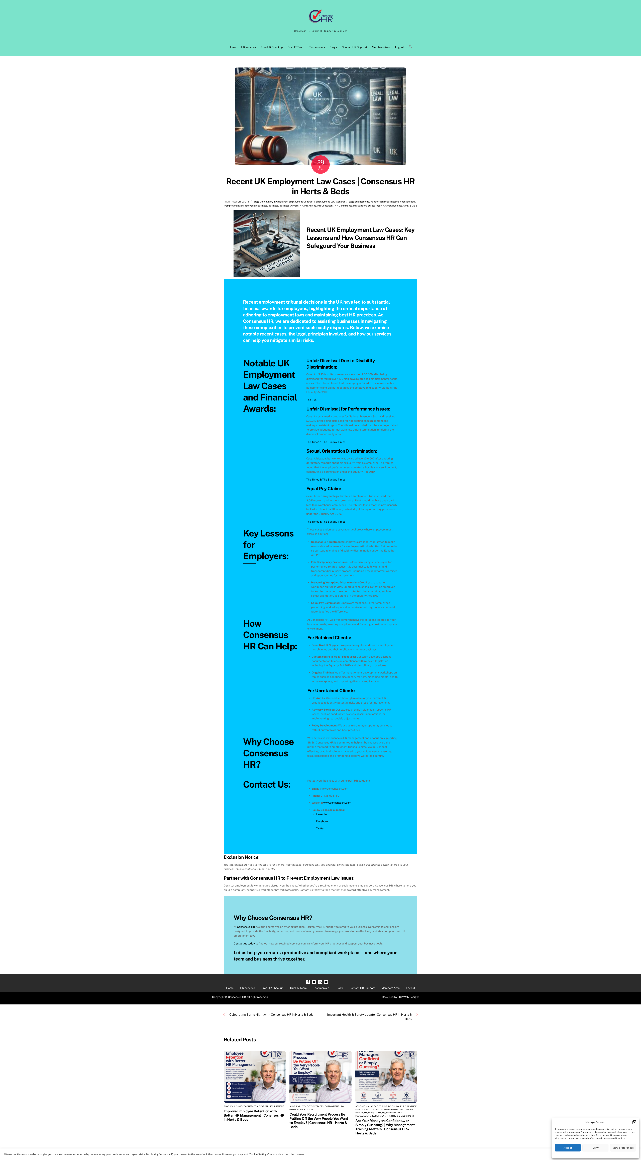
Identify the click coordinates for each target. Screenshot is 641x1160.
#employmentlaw (233, 205)
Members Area (381, 47)
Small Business (393, 205)
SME (406, 205)
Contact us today (244, 943)
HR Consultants (343, 205)
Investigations (376, 1113)
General (340, 201)
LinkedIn (321, 814)
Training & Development (400, 1116)
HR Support (360, 205)
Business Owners (288, 205)
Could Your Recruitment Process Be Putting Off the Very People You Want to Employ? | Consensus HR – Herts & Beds (318, 1120)
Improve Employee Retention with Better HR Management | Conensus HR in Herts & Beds (254, 1115)
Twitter (320, 828)
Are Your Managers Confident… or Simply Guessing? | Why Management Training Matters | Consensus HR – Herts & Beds (385, 1127)
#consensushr (407, 201)
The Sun (311, 399)
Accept (568, 1147)
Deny (595, 1147)
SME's (413, 205)
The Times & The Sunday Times (325, 442)
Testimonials (317, 47)
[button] (634, 1122)
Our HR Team (296, 47)
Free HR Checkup (272, 47)
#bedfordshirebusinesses (384, 201)
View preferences (623, 1147)
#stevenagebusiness (256, 205)
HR (301, 205)
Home (232, 47)
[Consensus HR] (320, 24)
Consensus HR (246, 926)
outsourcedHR (376, 205)
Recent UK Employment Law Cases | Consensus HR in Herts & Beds (320, 186)
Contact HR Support (354, 47)
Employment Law (325, 201)
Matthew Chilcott (237, 201)
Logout (399, 47)
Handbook (361, 1113)
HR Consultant (325, 205)
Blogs (333, 47)
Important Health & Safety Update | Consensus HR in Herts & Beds (369, 1017)
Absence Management (367, 1106)
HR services (248, 47)
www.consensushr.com (337, 802)
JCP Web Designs (408, 997)
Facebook (322, 821)
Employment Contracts (302, 201)
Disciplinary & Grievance (274, 201)
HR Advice (310, 205)
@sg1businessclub (359, 201)
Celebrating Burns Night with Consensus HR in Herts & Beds (271, 1014)
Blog (256, 201)
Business (273, 205)
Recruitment (277, 1106)
